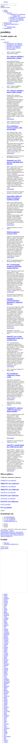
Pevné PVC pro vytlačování (17, 20)
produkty (6, 11)
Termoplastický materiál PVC (16, 533)
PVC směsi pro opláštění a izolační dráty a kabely (15, 57)
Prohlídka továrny (11, 27)
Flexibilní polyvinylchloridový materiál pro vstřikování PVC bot (14, 301)
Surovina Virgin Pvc (19, 535)
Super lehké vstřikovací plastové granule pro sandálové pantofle (14, 197)
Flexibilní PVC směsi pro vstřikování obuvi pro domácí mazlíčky (15, 409)
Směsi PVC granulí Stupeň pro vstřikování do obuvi (15, 446)
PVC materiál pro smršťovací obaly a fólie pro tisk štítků (14, 127)
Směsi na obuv (16, 15)
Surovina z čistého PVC (6, 536)
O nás (5, 25)
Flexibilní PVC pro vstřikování (17, 14)
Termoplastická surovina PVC (8, 532)
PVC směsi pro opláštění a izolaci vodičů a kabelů (15, 91)
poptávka (9, 83)
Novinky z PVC (8, 22)
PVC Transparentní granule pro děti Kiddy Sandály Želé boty (14, 266)
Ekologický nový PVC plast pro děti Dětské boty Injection (15, 162)
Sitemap (11, 530)
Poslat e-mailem (4, 548)
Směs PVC (9, 13)
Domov (5, 10)
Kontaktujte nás (7, 28)
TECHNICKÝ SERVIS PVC (11, 24)
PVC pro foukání (14, 21)
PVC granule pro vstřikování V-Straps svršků (13, 375)
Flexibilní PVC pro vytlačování (17, 17)
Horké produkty (4, 530)
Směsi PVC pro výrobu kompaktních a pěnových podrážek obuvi (15, 338)
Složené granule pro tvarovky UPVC (13, 232)
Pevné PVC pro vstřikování (16, 18)
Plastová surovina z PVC (7, 535)
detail (12, 83)
